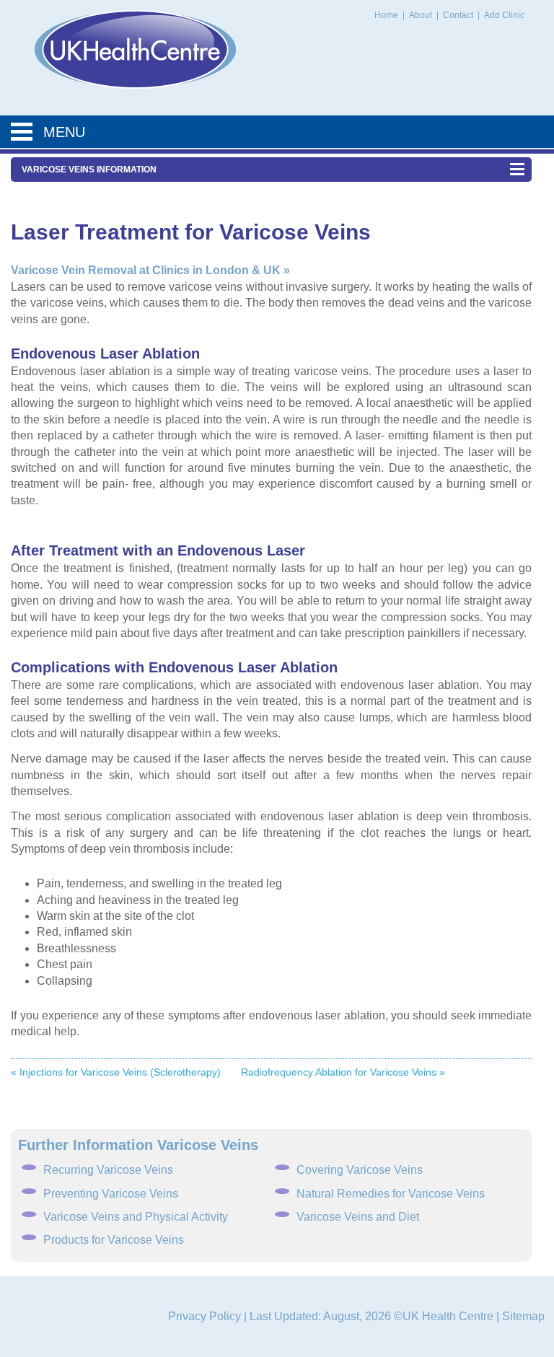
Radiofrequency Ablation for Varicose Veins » (343, 1072)
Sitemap (523, 1316)
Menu (64, 132)
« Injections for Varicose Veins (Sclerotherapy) (116, 1072)
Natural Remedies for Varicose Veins (390, 1193)
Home (386, 15)
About (421, 15)
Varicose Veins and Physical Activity (135, 1217)
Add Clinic (504, 15)
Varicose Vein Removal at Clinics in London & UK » (150, 270)
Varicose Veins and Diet (357, 1217)
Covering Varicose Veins (359, 1170)
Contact (459, 15)
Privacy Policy (204, 1316)
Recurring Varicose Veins (108, 1170)
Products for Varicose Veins (113, 1240)
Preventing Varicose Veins (110, 1193)
